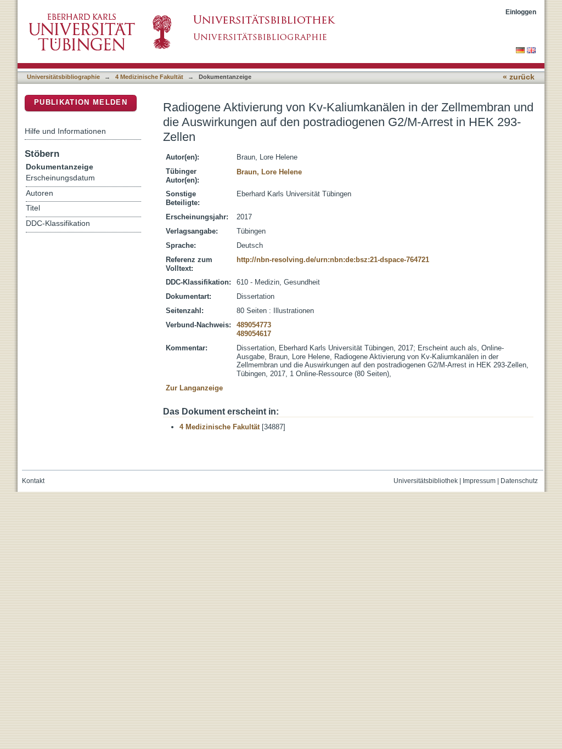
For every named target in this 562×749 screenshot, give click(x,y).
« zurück (519, 77)
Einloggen (520, 11)
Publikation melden (80, 102)
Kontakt (33, 481)
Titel (33, 208)
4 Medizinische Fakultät (149, 76)
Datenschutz (519, 481)
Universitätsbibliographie (63, 76)
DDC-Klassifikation (58, 223)
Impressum (479, 481)
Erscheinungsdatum (60, 178)
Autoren (39, 193)
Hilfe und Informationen (65, 131)
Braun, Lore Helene (269, 172)
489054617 (254, 334)
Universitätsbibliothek (426, 481)
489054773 (254, 325)
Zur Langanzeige (194, 388)
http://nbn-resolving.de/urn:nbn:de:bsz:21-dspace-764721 (333, 260)
